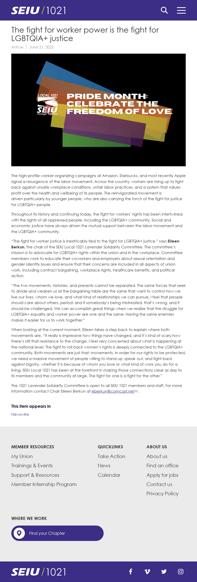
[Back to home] (98, 10)
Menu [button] (181, 10)
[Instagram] (180, 572)
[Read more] (98, 111)
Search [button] (164, 10)
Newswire (20, 414)
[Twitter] (164, 572)
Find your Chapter (47, 533)
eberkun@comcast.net (113, 391)
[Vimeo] (147, 572)
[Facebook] (130, 572)
